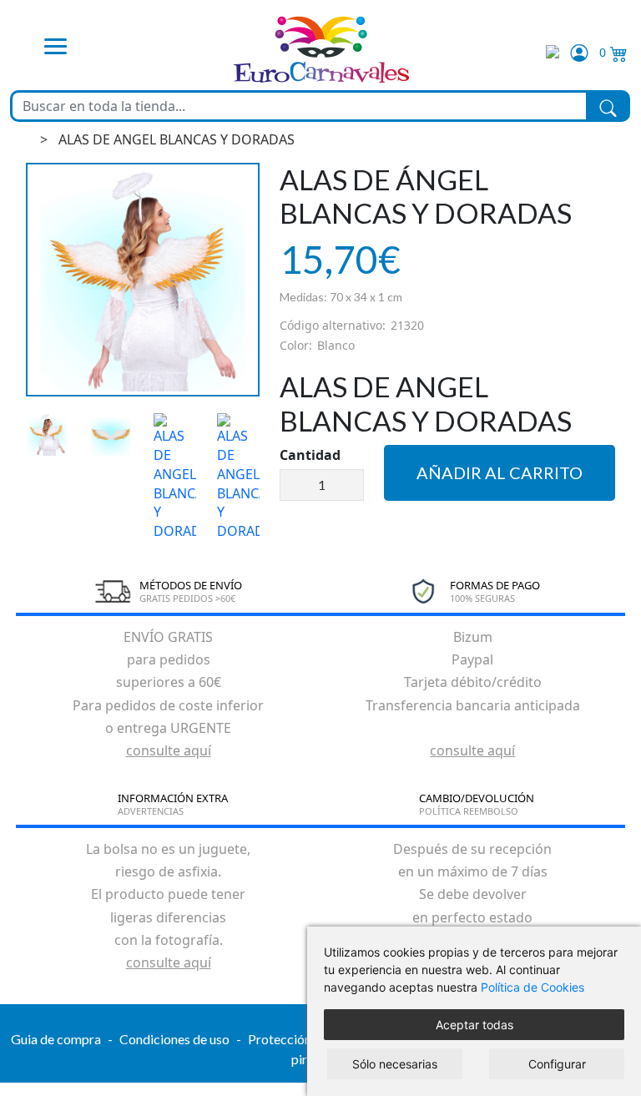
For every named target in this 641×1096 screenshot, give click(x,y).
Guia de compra (56, 1039)
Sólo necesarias (394, 1064)
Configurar (557, 1064)
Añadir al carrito (499, 472)
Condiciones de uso (174, 1039)
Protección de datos (305, 1039)
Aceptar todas (474, 1025)
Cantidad (310, 455)
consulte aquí (168, 750)
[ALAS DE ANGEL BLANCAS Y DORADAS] (143, 279)
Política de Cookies (532, 987)
